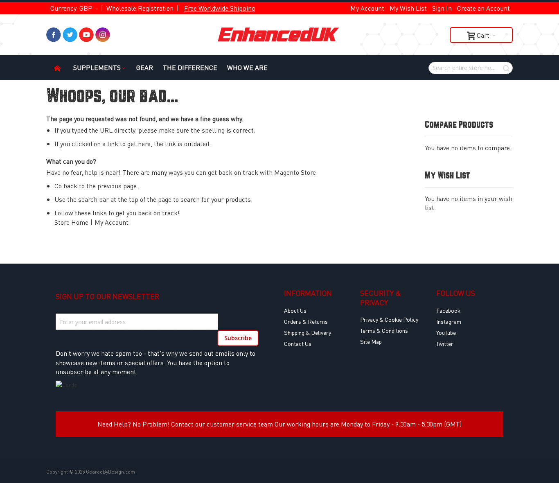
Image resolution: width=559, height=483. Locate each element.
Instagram (448, 321)
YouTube (446, 332)
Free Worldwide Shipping (219, 8)
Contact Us (297, 343)
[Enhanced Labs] (279, 35)
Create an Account (483, 8)
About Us (295, 310)
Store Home (71, 222)
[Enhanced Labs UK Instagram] (102, 31)
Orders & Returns (306, 321)
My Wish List (408, 8)
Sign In (442, 8)
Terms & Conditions (384, 330)
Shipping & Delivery (307, 332)
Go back (65, 185)
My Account (367, 8)
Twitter (444, 343)
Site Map (371, 341)
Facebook (448, 310)
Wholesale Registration (140, 8)
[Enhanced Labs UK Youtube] (86, 31)
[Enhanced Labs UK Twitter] (70, 31)
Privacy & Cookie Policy (389, 319)
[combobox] (470, 68)
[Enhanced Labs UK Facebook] (53, 31)
